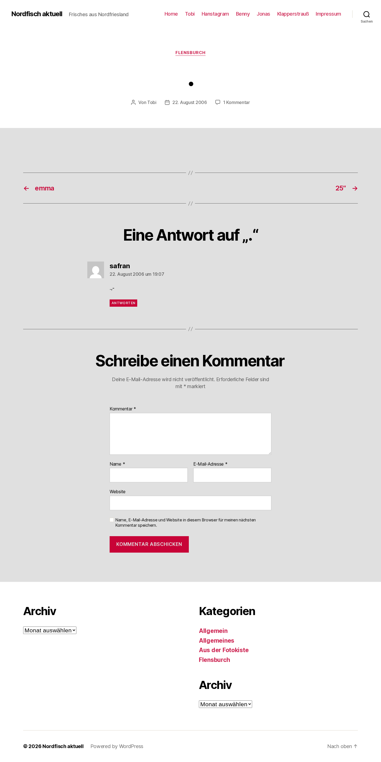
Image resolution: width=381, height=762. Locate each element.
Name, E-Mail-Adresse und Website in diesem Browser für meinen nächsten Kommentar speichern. (185, 522)
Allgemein (213, 630)
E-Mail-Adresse (210, 464)
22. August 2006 (189, 102)
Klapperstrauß (293, 14)
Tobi (190, 14)
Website (118, 491)
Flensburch (190, 52)
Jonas (263, 14)
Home (171, 14)
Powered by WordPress (117, 746)
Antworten (123, 303)
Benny (243, 14)
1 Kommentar (236, 102)
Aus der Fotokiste (224, 650)
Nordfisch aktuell (36, 14)
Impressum (328, 14)
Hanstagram (215, 14)
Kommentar (123, 409)
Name (117, 464)
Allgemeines (216, 640)
